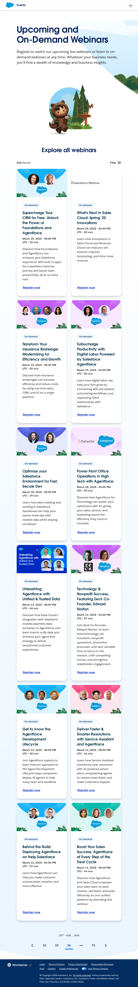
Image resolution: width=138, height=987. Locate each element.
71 (93, 945)
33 (57, 945)
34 (69, 945)
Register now (31, 287)
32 (44, 945)
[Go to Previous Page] (32, 945)
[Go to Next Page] (106, 945)
